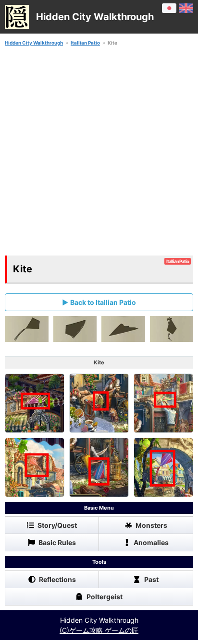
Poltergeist (105, 597)
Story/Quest (57, 525)
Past (151, 579)
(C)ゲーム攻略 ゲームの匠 (99, 630)
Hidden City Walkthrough (34, 43)
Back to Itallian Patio (103, 302)
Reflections (57, 579)
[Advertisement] (99, 151)
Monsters (151, 525)
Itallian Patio (85, 43)
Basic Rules (57, 542)
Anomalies (151, 542)
